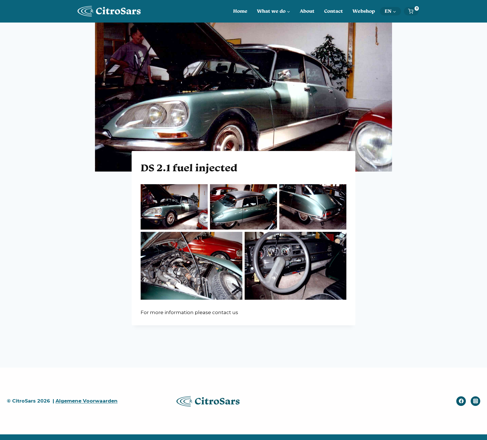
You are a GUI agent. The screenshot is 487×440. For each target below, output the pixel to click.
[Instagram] (475, 401)
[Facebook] (461, 401)
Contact (333, 11)
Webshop (364, 11)
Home (240, 11)
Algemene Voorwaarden (87, 401)
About (307, 11)
